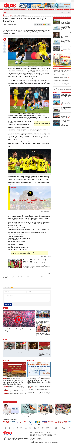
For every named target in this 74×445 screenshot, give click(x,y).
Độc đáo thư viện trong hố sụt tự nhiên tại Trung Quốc (33, 351)
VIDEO (72, 9)
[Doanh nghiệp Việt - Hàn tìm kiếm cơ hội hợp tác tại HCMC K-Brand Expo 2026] (43, 328)
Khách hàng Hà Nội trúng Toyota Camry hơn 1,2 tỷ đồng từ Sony (44, 414)
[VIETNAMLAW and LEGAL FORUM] (12, 422)
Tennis (15, 15)
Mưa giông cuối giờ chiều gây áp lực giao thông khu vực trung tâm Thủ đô (21, 351)
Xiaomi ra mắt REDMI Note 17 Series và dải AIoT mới (10, 414)
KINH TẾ (14, 9)
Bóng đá (11, 15)
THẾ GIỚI (10, 9)
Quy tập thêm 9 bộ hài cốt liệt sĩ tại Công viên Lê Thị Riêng (9, 351)
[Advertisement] (27, 283)
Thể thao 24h (19, 15)
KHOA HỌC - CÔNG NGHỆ (49, 9)
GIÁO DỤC (30, 9)
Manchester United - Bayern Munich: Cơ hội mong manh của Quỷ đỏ (36, 260)
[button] (48, 346)
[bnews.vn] (30, 423)
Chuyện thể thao (26, 15)
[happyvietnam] (17, 421)
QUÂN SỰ (42, 9)
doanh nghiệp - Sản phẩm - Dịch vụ (10, 402)
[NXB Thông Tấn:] (24, 423)
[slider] (24, 206)
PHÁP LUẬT (22, 9)
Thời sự (6, 9)
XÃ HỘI (17, 9)
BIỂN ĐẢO (55, 9)
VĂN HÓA (26, 9)
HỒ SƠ (38, 9)
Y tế (59, 9)
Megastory (41, 349)
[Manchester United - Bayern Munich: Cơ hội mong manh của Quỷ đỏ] (15, 263)
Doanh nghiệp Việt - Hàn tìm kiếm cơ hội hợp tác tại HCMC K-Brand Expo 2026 (43, 334)
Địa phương (63, 428)
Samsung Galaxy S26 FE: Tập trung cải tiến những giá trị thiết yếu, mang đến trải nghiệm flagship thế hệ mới (28, 415)
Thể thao (6, 15)
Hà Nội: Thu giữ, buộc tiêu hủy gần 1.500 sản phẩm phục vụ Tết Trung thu (62, 415)
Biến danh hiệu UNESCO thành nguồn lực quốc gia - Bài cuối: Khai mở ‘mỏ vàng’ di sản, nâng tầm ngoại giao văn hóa (44, 352)
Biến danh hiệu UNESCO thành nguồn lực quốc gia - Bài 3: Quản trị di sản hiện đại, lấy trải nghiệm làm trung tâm (15, 388)
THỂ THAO (34, 9)
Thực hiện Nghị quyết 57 (65, 9)
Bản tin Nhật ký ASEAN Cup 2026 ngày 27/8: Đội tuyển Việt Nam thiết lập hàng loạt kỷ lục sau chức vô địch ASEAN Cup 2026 (43, 322)
